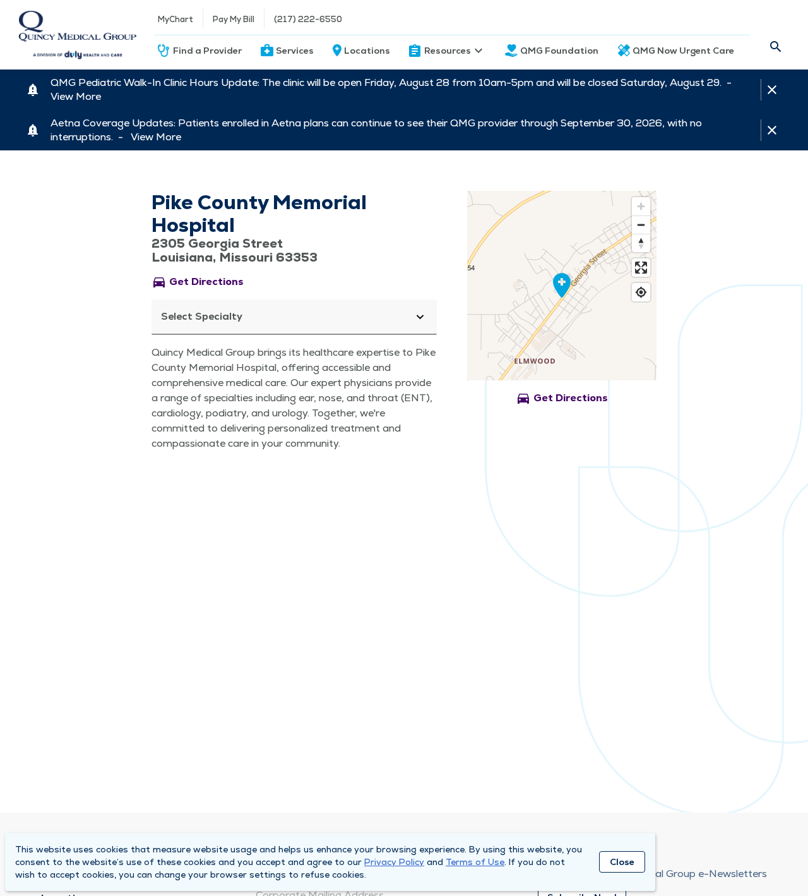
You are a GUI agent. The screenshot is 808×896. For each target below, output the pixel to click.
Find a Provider (207, 50)
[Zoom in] (641, 206)
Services (295, 50)
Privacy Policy (394, 862)
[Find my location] (641, 292)
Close (622, 862)
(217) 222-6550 (308, 19)
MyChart (175, 19)
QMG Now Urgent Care (683, 50)
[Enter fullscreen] (641, 267)
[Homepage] (77, 35)
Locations (367, 50)
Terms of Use (475, 862)
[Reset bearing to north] (641, 243)
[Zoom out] (641, 224)
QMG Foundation (559, 50)
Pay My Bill (233, 19)
